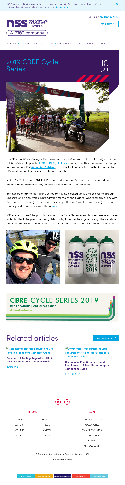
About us (39, 43)
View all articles (104, 338)
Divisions (11, 43)
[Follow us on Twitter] (58, 402)
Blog (78, 43)
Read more (12, 366)
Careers (89, 43)
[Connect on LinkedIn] (67, 402)
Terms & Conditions (92, 419)
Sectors (25, 43)
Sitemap (92, 440)
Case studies (64, 43)
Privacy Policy (91, 424)
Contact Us (104, 43)
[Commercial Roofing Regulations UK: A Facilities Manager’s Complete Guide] (33, 350)
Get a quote (107, 24)
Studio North (66, 459)
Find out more (61, 7)
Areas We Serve (91, 445)
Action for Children (43, 167)
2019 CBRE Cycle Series (54, 163)
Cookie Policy (92, 435)
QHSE (50, 43)
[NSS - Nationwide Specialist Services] (27, 27)
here (54, 206)
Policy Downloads (92, 430)
